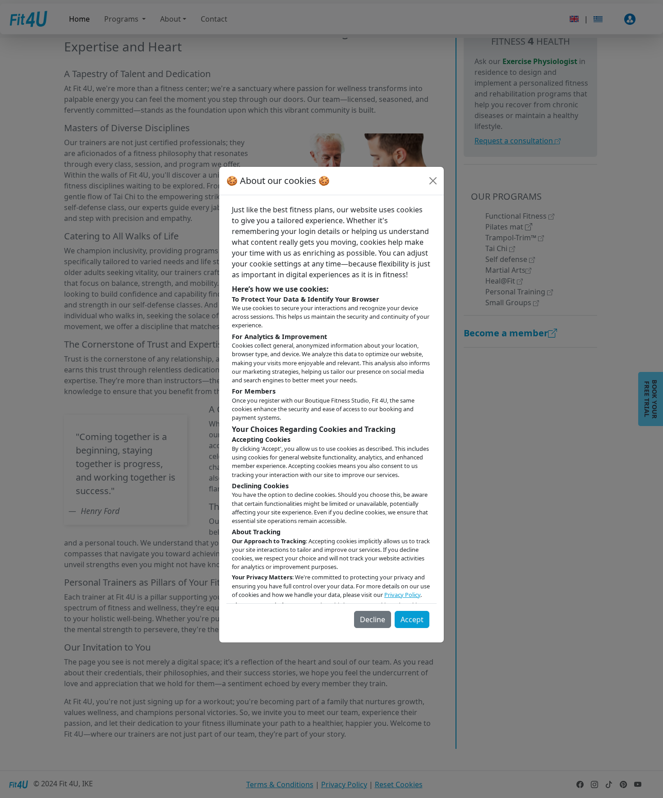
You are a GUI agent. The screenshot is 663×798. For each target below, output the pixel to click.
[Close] (433, 181)
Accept (412, 619)
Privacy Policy (402, 595)
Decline (372, 619)
